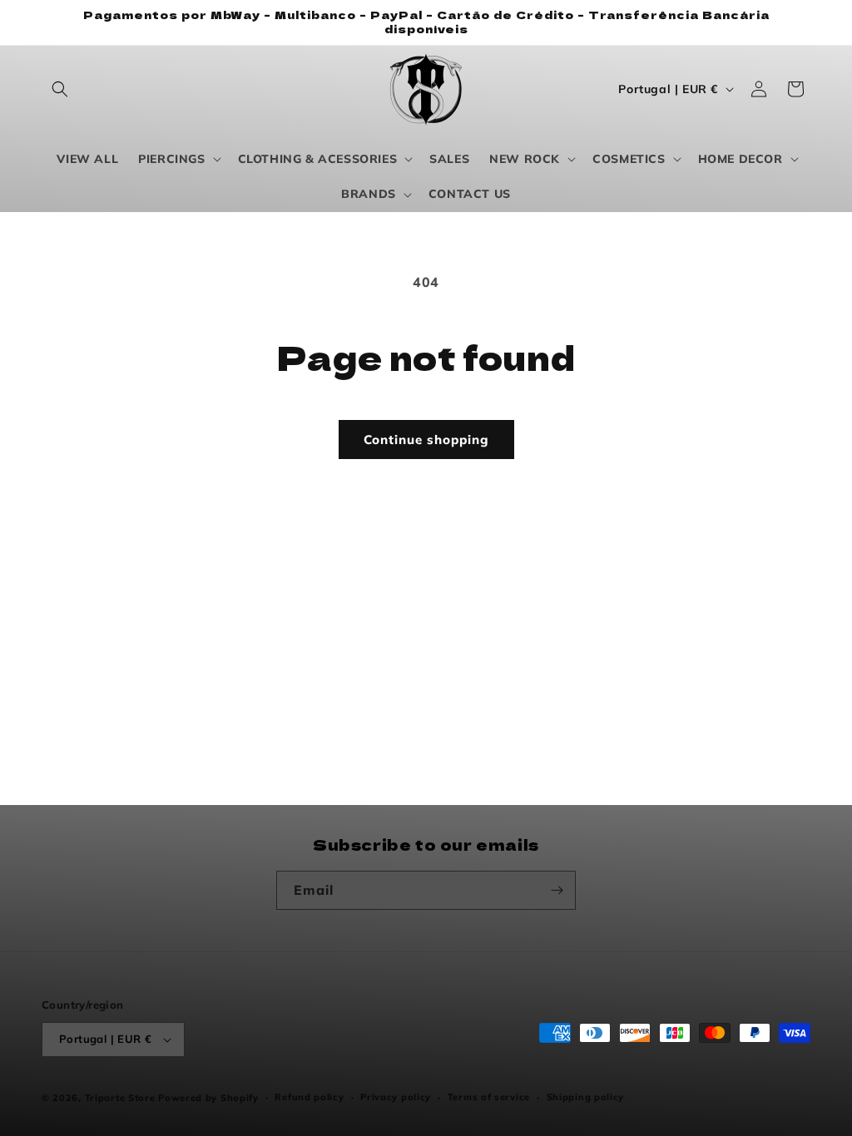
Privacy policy (395, 1097)
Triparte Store (120, 1098)
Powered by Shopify (208, 1098)
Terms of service (489, 1097)
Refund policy (309, 1097)
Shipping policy (586, 1097)
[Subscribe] (556, 890)
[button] (60, 89)
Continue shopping (426, 439)
